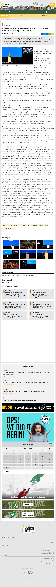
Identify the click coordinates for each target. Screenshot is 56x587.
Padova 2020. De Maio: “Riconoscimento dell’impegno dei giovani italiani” (40, 295)
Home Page (26, 225)
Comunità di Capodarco (47, 553)
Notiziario (8, 19)
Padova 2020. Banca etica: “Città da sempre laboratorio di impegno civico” (41, 306)
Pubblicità (14, 579)
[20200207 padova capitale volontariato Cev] (45, 254)
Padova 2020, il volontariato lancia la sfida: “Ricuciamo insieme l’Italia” (41, 316)
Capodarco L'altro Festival (47, 550)
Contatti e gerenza (49, 544)
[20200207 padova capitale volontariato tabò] (10, 254)
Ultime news (28, 366)
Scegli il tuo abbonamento (40, 225)
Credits (43, 579)
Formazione (51, 560)
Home (2, 19)
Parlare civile (50, 552)
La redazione (50, 540)
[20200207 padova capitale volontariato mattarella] (28, 254)
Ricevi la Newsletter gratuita (12, 225)
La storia (51, 542)
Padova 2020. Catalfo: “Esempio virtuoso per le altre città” (13, 316)
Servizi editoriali (49, 563)
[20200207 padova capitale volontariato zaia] (10, 244)
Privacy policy (28, 579)
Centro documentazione (47, 561)
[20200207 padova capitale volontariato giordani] (45, 244)
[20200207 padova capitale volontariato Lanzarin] (28, 264)
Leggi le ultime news (9, 228)
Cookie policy (36, 579)
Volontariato (15, 282)
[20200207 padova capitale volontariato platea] (10, 264)
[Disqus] (28, 342)
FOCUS (6, 471)
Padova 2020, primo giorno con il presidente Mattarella (19, 275)
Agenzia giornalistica (48, 558)
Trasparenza (20, 579)
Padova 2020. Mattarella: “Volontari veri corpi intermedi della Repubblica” (15, 294)
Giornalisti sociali (49, 549)
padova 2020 (6, 282)
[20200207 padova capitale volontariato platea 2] (28, 244)
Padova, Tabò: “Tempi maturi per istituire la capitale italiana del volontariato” (15, 306)
